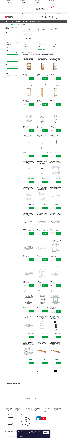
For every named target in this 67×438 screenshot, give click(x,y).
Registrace (60, 13)
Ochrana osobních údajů (26, 6)
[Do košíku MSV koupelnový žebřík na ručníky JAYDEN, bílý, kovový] (31, 156)
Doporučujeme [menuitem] (25, 54)
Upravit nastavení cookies (41, 398)
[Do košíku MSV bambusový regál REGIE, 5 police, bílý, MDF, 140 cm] (58, 104)
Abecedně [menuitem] (51, 54)
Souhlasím (46, 432)
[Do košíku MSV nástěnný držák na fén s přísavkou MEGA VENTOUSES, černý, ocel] (58, 337)
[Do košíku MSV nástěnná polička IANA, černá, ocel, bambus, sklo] (31, 233)
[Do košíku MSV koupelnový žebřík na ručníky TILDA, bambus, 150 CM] (58, 156)
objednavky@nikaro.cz (45, 382)
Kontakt (23, 2)
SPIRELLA (12, 44)
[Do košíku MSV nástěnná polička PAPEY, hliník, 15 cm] (31, 259)
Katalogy (9, 13)
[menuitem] (8, 21)
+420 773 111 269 (44, 386)
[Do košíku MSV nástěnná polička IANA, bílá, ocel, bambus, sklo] (58, 208)
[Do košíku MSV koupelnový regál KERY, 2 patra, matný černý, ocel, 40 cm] (45, 130)
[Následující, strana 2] (58, 371)
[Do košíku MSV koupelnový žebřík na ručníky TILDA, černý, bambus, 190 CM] (45, 182)
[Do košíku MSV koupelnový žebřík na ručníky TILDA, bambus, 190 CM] (31, 182)
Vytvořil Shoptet (34, 399)
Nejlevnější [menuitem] (32, 54)
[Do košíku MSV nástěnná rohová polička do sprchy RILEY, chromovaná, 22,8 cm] (58, 285)
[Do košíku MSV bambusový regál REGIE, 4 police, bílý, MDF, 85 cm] (31, 104)
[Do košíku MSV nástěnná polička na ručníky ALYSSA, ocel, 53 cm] (58, 233)
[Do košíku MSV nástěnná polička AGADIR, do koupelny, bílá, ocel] (58, 182)
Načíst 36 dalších (43, 370)
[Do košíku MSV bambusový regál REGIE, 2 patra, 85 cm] (31, 78)
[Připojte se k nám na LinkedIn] (38, 418)
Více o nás (9, 2)
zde (19, 433)
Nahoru (26, 370)
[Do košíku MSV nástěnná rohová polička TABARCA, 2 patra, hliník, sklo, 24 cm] (58, 311)
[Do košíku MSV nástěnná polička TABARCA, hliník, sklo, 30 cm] (31, 285)
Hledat (39, 17)
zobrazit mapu (38, 6)
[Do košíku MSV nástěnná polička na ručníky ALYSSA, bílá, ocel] (45, 233)
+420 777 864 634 (47, 17)
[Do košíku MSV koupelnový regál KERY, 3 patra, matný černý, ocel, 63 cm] (58, 130)
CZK (47, 13)
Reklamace (24, 4)
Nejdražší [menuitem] (38, 54)
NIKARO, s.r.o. (7, 431)
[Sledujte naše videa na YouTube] (43, 418)
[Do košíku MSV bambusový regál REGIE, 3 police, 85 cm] (45, 78)
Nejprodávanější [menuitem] (44, 54)
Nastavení (21, 436)
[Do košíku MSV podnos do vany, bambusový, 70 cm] (45, 363)
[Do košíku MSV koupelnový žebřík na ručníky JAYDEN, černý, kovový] (45, 156)
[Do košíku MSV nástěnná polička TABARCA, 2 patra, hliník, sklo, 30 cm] (58, 259)
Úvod (5, 13)
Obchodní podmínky (25, 7)
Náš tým (23, 3)
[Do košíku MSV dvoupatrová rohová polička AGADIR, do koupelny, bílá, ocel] (31, 130)
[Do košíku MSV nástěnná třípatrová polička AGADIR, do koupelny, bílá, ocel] (45, 337)
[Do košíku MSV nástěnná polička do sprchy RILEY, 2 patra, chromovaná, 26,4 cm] (45, 208)
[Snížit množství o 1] (24, 79)
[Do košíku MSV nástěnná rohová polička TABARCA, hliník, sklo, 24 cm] (31, 337)
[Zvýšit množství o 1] (27, 79)
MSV (12, 42)
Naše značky (10, 3)
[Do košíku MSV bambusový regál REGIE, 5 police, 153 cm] (45, 104)
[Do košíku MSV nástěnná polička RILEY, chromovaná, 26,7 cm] (45, 259)
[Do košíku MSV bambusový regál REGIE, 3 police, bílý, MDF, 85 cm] (58, 78)
